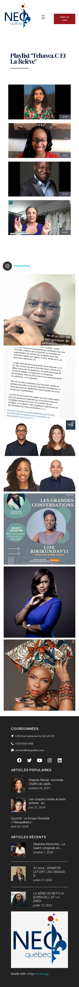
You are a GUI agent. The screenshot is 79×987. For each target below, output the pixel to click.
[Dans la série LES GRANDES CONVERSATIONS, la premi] (39, 529)
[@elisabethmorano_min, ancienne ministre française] (39, 602)
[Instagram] (49, 760)
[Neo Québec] (17, 16)
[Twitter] (29, 760)
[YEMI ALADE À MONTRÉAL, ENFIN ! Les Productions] (39, 675)
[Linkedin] (59, 760)
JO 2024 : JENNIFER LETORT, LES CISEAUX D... (49, 871)
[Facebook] (19, 760)
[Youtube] (39, 760)
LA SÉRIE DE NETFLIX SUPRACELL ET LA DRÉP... (48, 897)
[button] (64, 19)
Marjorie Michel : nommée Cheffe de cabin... (46, 782)
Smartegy (42, 974)
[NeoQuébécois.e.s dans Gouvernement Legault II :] (39, 456)
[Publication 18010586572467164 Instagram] (39, 383)
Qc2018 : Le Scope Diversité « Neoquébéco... (30, 820)
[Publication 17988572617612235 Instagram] (39, 309)
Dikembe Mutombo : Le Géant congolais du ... (49, 846)
